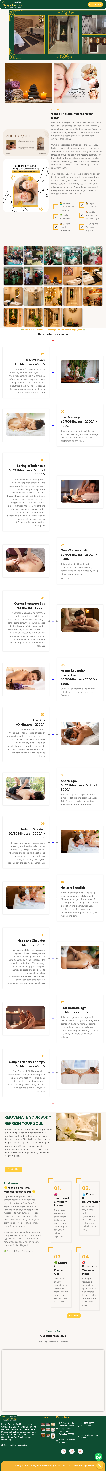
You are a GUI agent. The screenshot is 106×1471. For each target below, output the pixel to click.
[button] (98, 1457)
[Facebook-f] (72, 1451)
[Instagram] (63, 1451)
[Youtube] (80, 1451)
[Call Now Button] (99, 1465)
